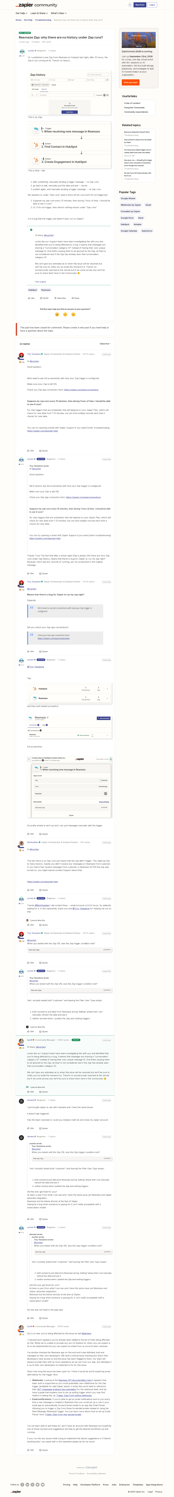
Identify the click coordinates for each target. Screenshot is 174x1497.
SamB (29, 1040)
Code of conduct (132, 103)
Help (75, 1484)
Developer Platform (90, 1484)
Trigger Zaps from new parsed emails (63, 1414)
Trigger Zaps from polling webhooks (74, 1395)
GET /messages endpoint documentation (56, 1389)
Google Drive (127, 218)
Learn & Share (38, 13)
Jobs (114, 1484)
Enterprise (124, 1484)
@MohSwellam (42, 905)
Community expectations (136, 112)
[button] (139, 4)
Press (106, 1484)
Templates (138, 1484)
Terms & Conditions (76, 1473)
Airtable (137, 224)
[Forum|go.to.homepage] (37, 4)
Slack (140, 218)
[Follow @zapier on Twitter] (37, 1485)
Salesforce (147, 231)
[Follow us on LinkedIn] (27, 1485)
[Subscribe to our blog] (32, 1485)
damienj (30, 1100)
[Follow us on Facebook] (22, 1485)
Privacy (158, 1492)
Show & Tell (129, 156)
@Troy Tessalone (35, 667)
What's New (57, 13)
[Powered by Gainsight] (87, 1468)
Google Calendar (129, 231)
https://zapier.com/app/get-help (42, 431)
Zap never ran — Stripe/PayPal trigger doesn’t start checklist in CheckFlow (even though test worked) (138, 163)
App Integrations (154, 1484)
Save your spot (130, 82)
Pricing (66, 1484)
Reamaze (45, 290)
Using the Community (134, 107)
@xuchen (48, 235)
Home (18, 20)
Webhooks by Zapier (131, 205)
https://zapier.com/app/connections (81, 389)
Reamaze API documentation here (75, 1380)
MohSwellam (32, 842)
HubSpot (33, 290)
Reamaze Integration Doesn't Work (137, 132)
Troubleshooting (43, 20)
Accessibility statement (96, 1473)
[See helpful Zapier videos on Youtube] (43, 1485)
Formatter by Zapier (130, 211)
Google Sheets (128, 198)
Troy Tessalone (34, 354)
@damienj (86, 1333)
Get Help (20, 13)
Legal (150, 1492)
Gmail (148, 205)
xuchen (31, 50)
